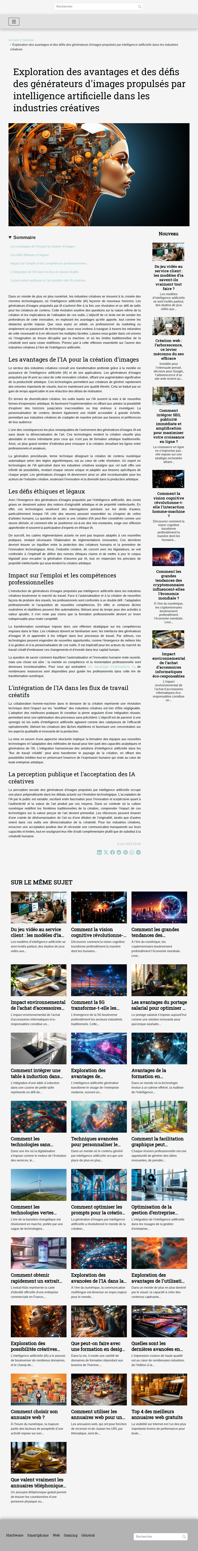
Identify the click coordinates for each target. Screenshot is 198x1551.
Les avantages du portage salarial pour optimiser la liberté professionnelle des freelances (159, 1011)
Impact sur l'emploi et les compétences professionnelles (48, 263)
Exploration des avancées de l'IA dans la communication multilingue (97, 1284)
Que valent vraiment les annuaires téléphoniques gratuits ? (38, 1485)
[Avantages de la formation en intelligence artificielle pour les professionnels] (159, 1048)
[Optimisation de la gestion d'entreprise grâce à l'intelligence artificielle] (159, 1184)
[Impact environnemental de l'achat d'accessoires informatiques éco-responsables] (168, 639)
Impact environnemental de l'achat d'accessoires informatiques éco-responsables (168, 664)
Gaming (71, 1535)
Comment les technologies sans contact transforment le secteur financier (37, 1147)
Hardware (14, 1535)
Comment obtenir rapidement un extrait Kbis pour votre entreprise (35, 1284)
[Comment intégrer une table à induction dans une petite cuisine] (39, 1048)
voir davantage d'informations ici (111, 666)
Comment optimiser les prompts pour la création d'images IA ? (98, 1213)
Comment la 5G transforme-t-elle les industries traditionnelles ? (93, 1011)
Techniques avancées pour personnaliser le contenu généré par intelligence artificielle (96, 1147)
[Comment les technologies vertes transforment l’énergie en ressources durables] (39, 1184)
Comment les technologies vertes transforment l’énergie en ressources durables (39, 1215)
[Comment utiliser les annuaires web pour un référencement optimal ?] (99, 1389)
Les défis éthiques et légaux (29, 255)
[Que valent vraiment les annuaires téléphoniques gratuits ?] (39, 1457)
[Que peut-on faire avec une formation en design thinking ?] (99, 1321)
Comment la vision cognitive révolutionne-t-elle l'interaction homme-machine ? (168, 504)
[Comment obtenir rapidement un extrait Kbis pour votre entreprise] (39, 1252)
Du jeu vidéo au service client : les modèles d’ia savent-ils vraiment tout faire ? (168, 277)
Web (56, 1535)
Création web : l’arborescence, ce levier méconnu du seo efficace (169, 349)
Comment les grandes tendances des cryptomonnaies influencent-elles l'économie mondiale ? (169, 584)
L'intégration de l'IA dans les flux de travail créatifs (44, 272)
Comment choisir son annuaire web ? (34, 1414)
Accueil (14, 40)
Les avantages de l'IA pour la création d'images (42, 246)
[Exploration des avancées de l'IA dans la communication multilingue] (99, 1252)
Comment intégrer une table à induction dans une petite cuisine (36, 1076)
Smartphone (38, 1535)
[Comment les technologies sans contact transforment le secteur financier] (39, 1116)
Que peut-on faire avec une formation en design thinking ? (98, 1349)
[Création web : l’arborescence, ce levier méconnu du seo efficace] (168, 326)
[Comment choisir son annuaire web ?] (39, 1389)
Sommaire (24, 237)
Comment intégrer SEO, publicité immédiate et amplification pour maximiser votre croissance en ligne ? (168, 426)
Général (28, 40)
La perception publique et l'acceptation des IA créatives (48, 280)
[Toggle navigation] (14, 21)
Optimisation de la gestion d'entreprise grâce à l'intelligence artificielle (154, 1215)
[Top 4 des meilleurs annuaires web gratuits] (159, 1389)
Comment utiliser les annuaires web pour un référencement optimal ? (98, 1417)
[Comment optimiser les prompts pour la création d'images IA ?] (99, 1184)
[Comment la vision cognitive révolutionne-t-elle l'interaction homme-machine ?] (168, 479)
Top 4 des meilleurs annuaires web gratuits (157, 1414)
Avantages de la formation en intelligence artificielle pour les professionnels (156, 1079)
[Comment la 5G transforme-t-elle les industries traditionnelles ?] (99, 980)
